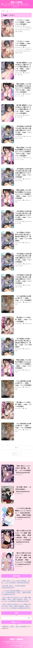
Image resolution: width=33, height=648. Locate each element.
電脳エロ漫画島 (16, 2)
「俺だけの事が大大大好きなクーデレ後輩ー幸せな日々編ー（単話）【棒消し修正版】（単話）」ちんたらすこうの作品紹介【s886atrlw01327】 (16, 606)
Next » (17, 447)
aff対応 (27, 72)
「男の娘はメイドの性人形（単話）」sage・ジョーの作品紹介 (23, 319)
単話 (21, 74)
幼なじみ (28, 29)
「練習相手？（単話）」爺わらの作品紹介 (14, 626)
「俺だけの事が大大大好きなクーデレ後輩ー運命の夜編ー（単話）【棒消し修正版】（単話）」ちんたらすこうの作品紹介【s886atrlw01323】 (16, 599)
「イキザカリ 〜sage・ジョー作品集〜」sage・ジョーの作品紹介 (23, 22)
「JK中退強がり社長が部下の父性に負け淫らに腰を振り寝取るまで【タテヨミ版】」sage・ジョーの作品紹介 (23, 130)
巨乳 (24, 29)
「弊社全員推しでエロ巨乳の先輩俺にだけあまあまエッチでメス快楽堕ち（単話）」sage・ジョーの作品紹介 (23, 194)
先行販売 (27, 28)
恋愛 (16, 31)
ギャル (29, 26)
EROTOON (27, 94)
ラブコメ (22, 28)
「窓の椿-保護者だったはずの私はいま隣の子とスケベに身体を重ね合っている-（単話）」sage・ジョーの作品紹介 (23, 67)
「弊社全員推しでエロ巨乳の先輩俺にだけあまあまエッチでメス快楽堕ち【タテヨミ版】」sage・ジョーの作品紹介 (23, 88)
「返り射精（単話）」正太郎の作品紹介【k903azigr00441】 (23, 489)
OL (26, 26)
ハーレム (17, 28)
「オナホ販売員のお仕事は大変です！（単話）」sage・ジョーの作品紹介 (23, 298)
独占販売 (20, 31)
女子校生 (20, 29)
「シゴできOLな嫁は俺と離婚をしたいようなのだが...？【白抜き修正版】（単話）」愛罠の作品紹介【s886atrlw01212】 (23, 512)
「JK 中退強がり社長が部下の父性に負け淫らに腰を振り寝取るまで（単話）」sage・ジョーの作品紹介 (23, 236)
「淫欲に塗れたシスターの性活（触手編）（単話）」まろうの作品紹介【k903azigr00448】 (15, 581)
